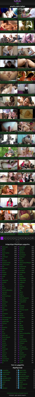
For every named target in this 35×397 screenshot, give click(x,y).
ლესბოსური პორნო (6, 378)
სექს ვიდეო (4, 388)
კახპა (3, 286)
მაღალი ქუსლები (6, 337)
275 (32, 238)
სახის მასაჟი (5, 301)
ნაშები (20, 258)
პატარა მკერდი (5, 252)
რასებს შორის (22, 301)
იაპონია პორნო (5, 374)
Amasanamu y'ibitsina (24, 376)
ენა (3, 362)
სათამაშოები (22, 272)
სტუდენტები (5, 309)
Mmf (20, 311)
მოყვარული (5, 268)
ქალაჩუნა (21, 329)
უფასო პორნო (22, 370)
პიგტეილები (22, 356)
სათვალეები (5, 349)
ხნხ (3, 386)
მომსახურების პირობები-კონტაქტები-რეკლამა (17, 393)
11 (29, 238)
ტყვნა (3, 384)
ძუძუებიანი (21, 249)
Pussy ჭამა (4, 339)
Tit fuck (3, 333)
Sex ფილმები (5, 370)
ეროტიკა (4, 376)
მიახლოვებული (23, 300)
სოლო (20, 284)
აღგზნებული (22, 282)
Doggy (3, 254)
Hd (2, 278)
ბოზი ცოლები (5, 319)
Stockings (4, 272)
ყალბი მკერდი (5, 358)
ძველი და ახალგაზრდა (24, 333)
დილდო (4, 303)
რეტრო (4, 350)
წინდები (21, 337)
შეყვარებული (22, 278)
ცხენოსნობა (22, 252)
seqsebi (21, 382)
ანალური (21, 276)
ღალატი (4, 343)
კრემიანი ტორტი (23, 341)
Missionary (4, 260)
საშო (3, 266)
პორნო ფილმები (6, 380)
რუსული (21, 313)
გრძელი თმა (5, 360)
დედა (3, 307)
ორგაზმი (21, 360)
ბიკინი (20, 350)
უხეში (20, 358)
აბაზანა (3, 341)
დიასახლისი (5, 313)
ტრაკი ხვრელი (22, 339)
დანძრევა (21, 296)
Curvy (3, 315)
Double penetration (23, 349)
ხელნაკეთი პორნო (23, 378)
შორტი (21, 331)
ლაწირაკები (5, 256)
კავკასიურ (21, 307)
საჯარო (21, 362)
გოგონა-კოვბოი (5, 264)
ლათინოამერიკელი (6, 317)
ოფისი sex (4, 352)
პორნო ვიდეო (22, 388)
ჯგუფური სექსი (5, 321)
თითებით (4, 282)
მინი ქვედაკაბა (22, 347)
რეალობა (4, 323)
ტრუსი (20, 274)
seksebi (3, 382)
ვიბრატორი (22, 317)
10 (25, 238)
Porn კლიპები (22, 374)
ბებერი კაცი (5, 335)
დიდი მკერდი (22, 254)
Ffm (3, 311)
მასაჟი (3, 329)
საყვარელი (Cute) (6, 262)
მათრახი (21, 327)
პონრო (21, 386)
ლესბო (21, 288)
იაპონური (4, 274)
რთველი (21, 335)
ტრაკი (3, 250)
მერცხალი (4, 345)
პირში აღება (5, 247)
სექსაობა (21, 250)
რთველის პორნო (6, 372)
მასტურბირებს (22, 266)
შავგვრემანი (22, 247)
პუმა (20, 323)
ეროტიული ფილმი (23, 309)
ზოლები (4, 288)
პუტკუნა (21, 325)
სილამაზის (21, 270)
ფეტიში (3, 347)
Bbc (20, 303)
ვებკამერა (21, 352)
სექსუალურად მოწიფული (25, 262)
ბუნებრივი (21, 286)
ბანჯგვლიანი (5, 280)
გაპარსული (22, 256)
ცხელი (3, 270)
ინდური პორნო (22, 372)
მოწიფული (21, 343)
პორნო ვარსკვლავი (24, 298)
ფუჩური (4, 249)
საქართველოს (22, 354)
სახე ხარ (21, 315)
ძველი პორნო (22, 380)
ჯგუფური (4, 354)
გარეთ (3, 298)
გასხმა (3, 276)
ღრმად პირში (22, 280)
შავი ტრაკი (4, 327)
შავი (20, 290)
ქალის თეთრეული (6, 296)
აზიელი (21, 264)
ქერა (3, 258)
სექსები (17, 1)
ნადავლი (21, 260)
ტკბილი (21, 292)
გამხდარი (4, 294)
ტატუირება (21, 305)
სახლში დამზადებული (7, 290)
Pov (3, 284)
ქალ (3, 331)
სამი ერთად (22, 268)
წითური (21, 294)
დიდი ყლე (4, 292)
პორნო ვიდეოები (23, 384)
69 (2, 325)
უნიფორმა (4, 356)
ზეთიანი (21, 321)
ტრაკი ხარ (4, 305)
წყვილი (4, 300)
